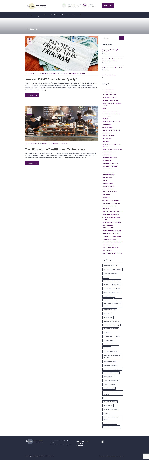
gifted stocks (107, 138)
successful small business (110, 233)
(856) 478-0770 (81, 443)
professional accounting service (112, 211)
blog (43, 73)
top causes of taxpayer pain (111, 248)
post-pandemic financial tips (111, 203)
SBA (70, 73)
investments (107, 313)
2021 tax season (107, 92)
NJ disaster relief (108, 183)
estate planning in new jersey (112, 292)
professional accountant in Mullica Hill (112, 356)
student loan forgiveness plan (112, 230)
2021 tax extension (108, 89)
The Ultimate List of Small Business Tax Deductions (55, 149)
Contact (62, 15)
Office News (106, 197)
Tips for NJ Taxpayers (109, 245)
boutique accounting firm (111, 111)
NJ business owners (109, 175)
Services (38, 15)
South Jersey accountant (111, 373)
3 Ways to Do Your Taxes (109, 95)
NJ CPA (105, 180)
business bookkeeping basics (111, 121)
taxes (105, 398)
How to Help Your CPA (109, 152)
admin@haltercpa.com (83, 441)
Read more (30, 95)
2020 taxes (106, 269)
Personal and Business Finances (112, 200)
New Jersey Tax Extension (110, 166)
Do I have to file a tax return (111, 130)
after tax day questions (110, 273)
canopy (106, 284)
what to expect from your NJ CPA (112, 253)
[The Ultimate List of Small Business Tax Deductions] (61, 123)
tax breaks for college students (112, 236)
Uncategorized (107, 250)
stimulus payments (108, 228)
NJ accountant (107, 169)
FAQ (80, 15)
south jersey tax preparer (111, 380)
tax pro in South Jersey (110, 239)
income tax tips (107, 155)
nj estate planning (109, 340)
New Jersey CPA (107, 160)
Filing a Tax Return (108, 136)
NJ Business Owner (108, 172)
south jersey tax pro (110, 384)
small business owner (110, 361)
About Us (54, 15)
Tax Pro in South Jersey (109, 75)
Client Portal (108, 5)
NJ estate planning (108, 186)
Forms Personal (103, 456)
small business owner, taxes (111, 214)
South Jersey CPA (108, 225)
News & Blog (71, 15)
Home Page (29, 15)
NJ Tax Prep (106, 194)
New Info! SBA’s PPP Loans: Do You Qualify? (51, 79)
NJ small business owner (110, 192)
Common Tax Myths (108, 127)
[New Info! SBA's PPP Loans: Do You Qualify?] (61, 53)
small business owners (78, 73)
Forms (46, 15)
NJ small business (108, 189)
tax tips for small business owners (113, 242)
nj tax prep (107, 347)
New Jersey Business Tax (110, 157)
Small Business (63, 143)
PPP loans (53, 73)
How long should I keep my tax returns (112, 305)
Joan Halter (32, 73)
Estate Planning (107, 133)
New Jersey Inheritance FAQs (111, 163)
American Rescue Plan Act (110, 100)
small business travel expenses (112, 222)
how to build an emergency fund (112, 149)
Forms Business (112, 456)
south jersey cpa (108, 376)
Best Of (106, 277)
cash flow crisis (108, 124)
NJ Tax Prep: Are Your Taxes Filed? (112, 68)
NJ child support (108, 177)
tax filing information (110, 401)
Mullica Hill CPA (108, 317)
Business (47, 73)
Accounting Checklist (109, 97)
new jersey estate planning (111, 321)
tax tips (106, 413)
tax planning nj (108, 405)
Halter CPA (106, 141)
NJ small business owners (111, 344)
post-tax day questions (109, 206)
